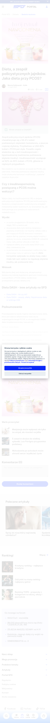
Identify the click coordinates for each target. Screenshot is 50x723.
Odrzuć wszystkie (25, 373)
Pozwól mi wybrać (27, 362)
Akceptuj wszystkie (25, 368)
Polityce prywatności (16, 360)
